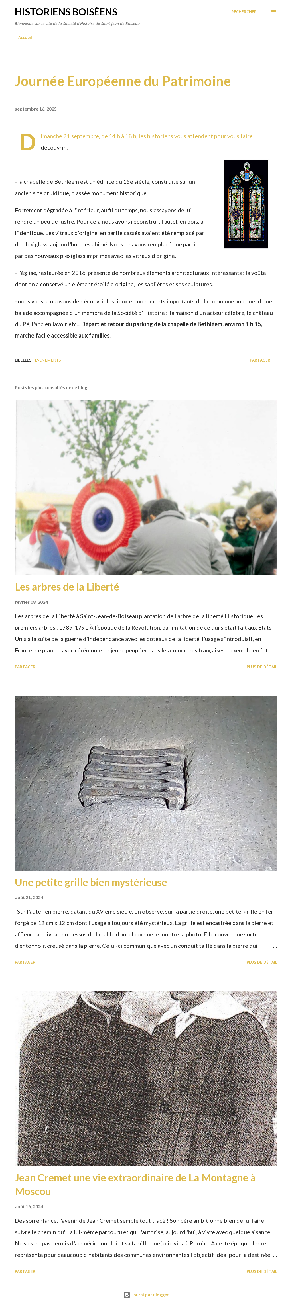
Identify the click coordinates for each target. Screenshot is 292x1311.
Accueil (25, 37)
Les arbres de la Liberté (67, 586)
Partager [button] (260, 360)
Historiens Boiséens (66, 11)
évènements (48, 360)
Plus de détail (262, 666)
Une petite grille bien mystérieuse (91, 882)
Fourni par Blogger (149, 1295)
